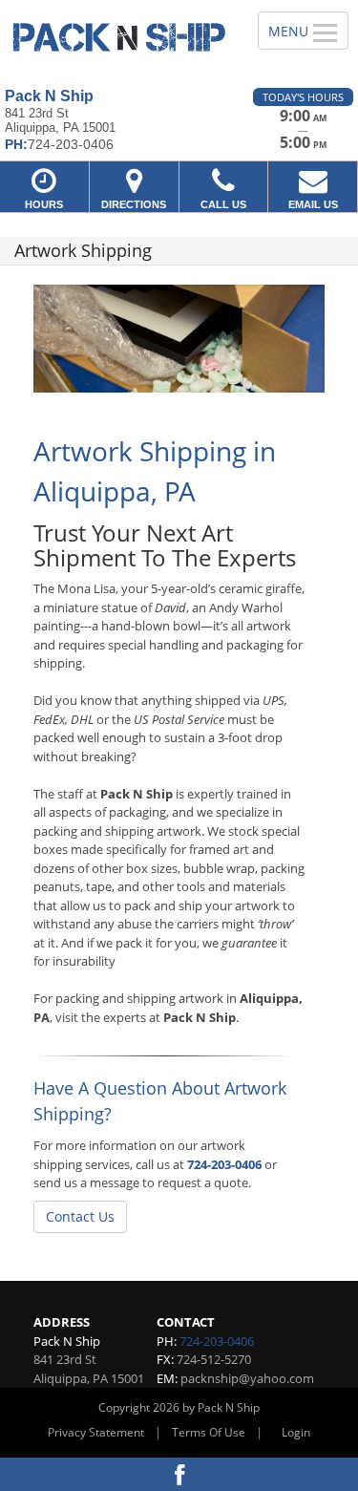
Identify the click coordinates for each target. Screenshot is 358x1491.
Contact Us (80, 1216)
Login (296, 1432)
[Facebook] (179, 1474)
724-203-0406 (224, 1164)
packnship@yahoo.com (247, 1378)
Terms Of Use (208, 1432)
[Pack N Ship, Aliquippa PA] (118, 37)
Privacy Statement (96, 1432)
